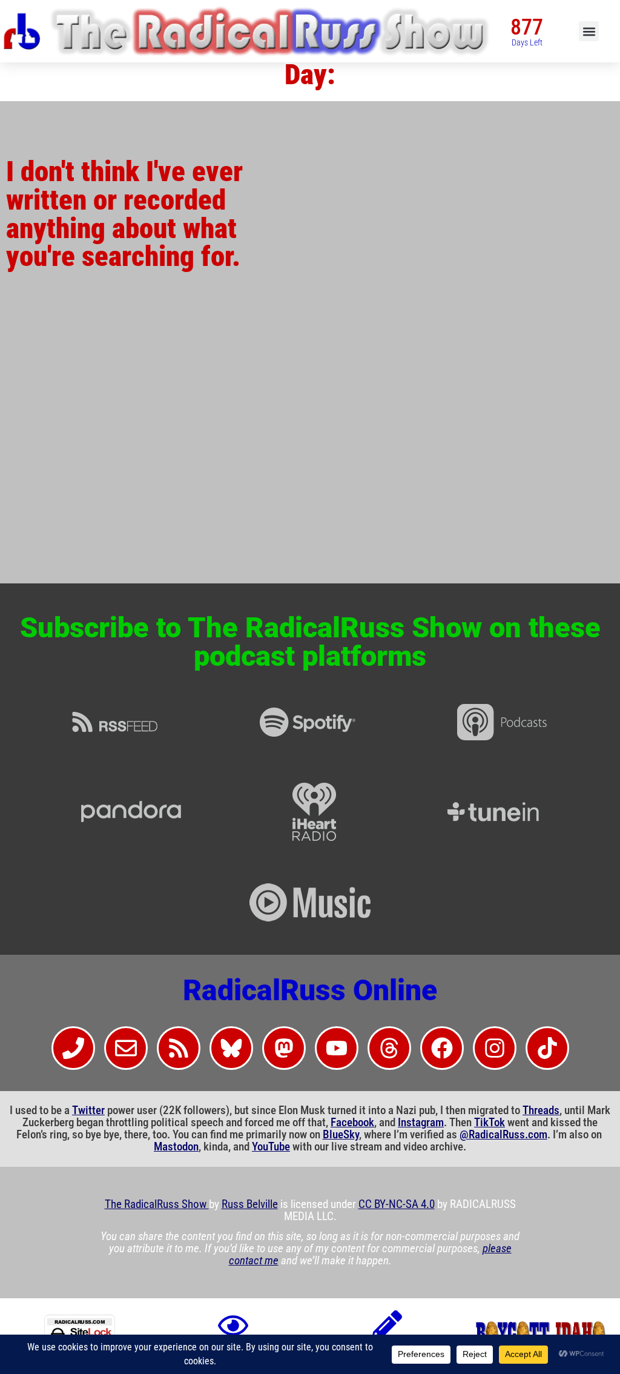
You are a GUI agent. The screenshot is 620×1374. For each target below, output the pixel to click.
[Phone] (73, 1048)
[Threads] (389, 1048)
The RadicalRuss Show (157, 1204)
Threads (541, 1110)
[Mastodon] (284, 1048)
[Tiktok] (547, 1048)
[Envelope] (126, 1048)
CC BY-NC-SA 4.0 (396, 1204)
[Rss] (178, 1048)
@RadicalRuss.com (503, 1134)
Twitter (88, 1110)
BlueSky (341, 1134)
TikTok (489, 1122)
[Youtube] (336, 1048)
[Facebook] (442, 1048)
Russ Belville (250, 1204)
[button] (589, 31)
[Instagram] (494, 1048)
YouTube (271, 1146)
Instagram (421, 1122)
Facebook (352, 1122)
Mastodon (176, 1146)
